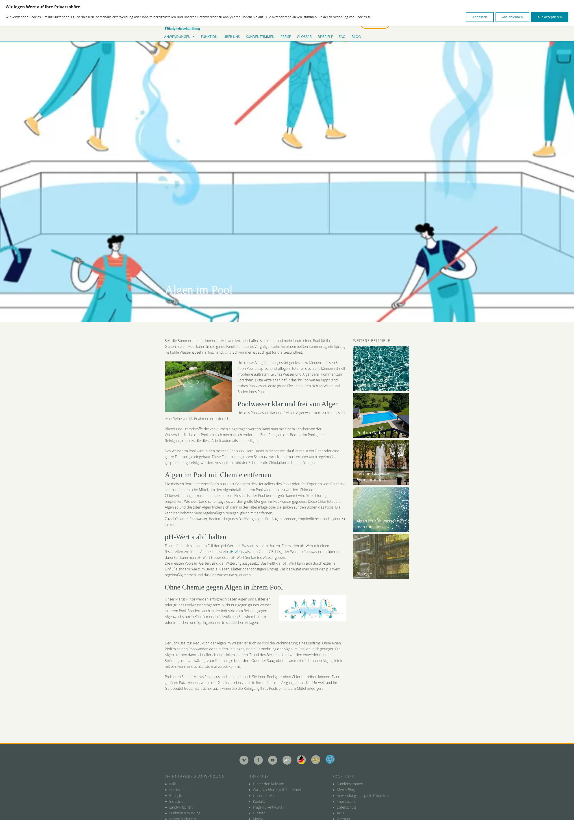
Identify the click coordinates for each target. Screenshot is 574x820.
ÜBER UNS (232, 36)
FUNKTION (209, 36)
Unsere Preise (264, 795)
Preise (285, 36)
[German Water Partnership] (301, 759)
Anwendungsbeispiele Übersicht (363, 795)
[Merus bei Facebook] (258, 760)
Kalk (172, 783)
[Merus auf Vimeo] (243, 760)
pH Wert (235, 551)
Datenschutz (346, 807)
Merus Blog (346, 789)
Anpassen (479, 17)
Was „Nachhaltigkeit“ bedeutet (277, 789)
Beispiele (325, 36)
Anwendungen (177, 36)
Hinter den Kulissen (268, 783)
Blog (356, 36)
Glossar (304, 36)
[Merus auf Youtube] (272, 760)
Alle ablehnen (512, 17)
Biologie (175, 795)
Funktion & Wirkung (184, 813)
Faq (342, 36)
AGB (340, 813)
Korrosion (177, 789)
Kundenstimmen (260, 36)
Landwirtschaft (181, 807)
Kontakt (259, 801)
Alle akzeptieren (550, 17)
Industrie (176, 801)
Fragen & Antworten (269, 807)
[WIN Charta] (315, 759)
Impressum (346, 801)
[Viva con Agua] (330, 759)
